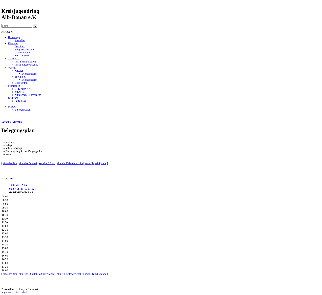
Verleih (12, 67)
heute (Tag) (91, 163)
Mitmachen (14, 85)
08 (18, 188)
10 (25, 188)
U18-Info (13, 97)
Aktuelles (20, 40)
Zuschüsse (13, 58)
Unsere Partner (23, 52)
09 (22, 188)
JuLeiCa (19, 91)
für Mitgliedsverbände (26, 64)
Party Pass (20, 100)
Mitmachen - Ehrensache (28, 94)
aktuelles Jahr (10, 163)
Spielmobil (20, 76)
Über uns (13, 43)
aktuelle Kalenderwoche (70, 163)
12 (33, 188)
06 (10, 188)
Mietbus (19, 70)
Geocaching (21, 82)
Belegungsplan (29, 73)
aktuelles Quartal (28, 163)
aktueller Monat (47, 163)
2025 (24, 185)
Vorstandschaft (22, 55)
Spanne (102, 163)
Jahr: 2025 (8, 178)
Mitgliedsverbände (24, 49)
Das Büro (20, 46)
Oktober (16, 185)
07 (14, 188)
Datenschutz (21, 292)
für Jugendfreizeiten (25, 61)
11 (29, 188)
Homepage (14, 37)
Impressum (7, 292)
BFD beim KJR (23, 88)
